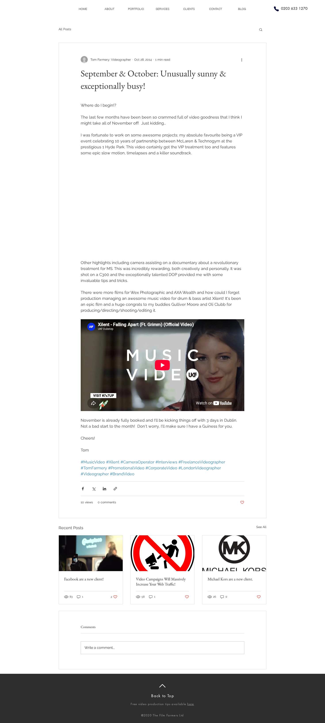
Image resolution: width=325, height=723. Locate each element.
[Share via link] (115, 489)
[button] (261, 29)
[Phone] (276, 9)
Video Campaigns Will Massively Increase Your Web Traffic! (161, 581)
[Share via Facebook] (83, 489)
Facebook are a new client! (84, 578)
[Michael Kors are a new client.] (234, 553)
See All (261, 527)
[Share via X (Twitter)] (94, 489)
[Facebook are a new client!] (91, 553)
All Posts (65, 29)
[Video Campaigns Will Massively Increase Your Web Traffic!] (163, 553)
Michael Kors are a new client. (230, 578)
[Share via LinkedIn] (104, 489)
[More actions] (241, 59)
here (190, 704)
